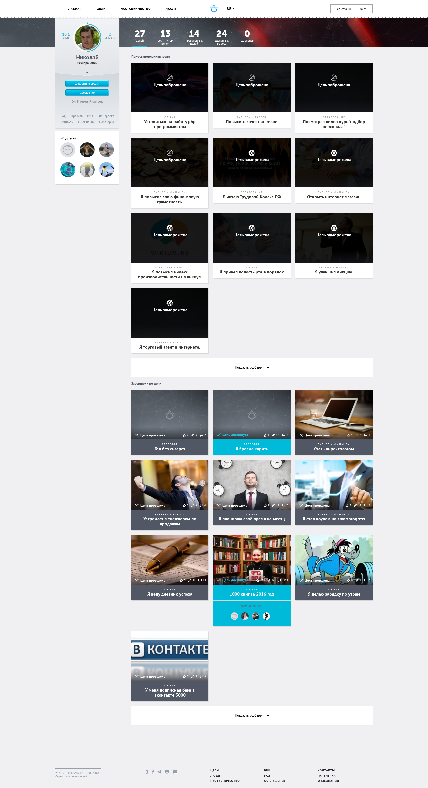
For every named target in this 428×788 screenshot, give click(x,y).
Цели (101, 9)
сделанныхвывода (222, 37)
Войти (363, 9)
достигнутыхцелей (165, 37)
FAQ (63, 116)
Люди (171, 9)
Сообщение (87, 92)
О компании (86, 122)
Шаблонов (247, 36)
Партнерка (106, 122)
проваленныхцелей (194, 37)
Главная (74, 9)
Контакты (67, 122)
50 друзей (68, 138)
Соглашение (275, 781)
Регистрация (343, 9)
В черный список (89, 101)
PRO (90, 116)
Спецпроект (105, 116)
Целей (140, 36)
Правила (77, 116)
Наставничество (136, 9)
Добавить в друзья (87, 83)
